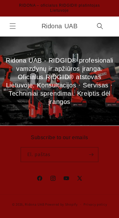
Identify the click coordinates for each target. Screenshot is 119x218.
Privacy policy (95, 204)
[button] (13, 26)
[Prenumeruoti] (91, 154)
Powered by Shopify (61, 204)
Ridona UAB (34, 204)
